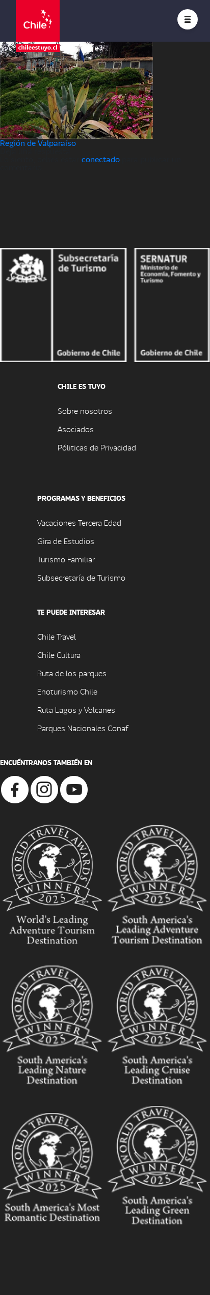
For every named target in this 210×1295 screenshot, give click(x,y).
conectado (101, 159)
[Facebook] (15, 788)
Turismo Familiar (66, 559)
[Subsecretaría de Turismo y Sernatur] (105, 303)
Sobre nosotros (85, 410)
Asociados (76, 429)
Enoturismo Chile (67, 691)
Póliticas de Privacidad (97, 447)
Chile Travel (56, 636)
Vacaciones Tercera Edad (79, 522)
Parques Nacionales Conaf (82, 727)
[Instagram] (44, 788)
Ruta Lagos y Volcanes (76, 709)
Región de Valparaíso (38, 142)
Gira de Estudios (65, 540)
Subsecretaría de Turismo (81, 577)
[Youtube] (74, 788)
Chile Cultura (59, 654)
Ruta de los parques (72, 673)
